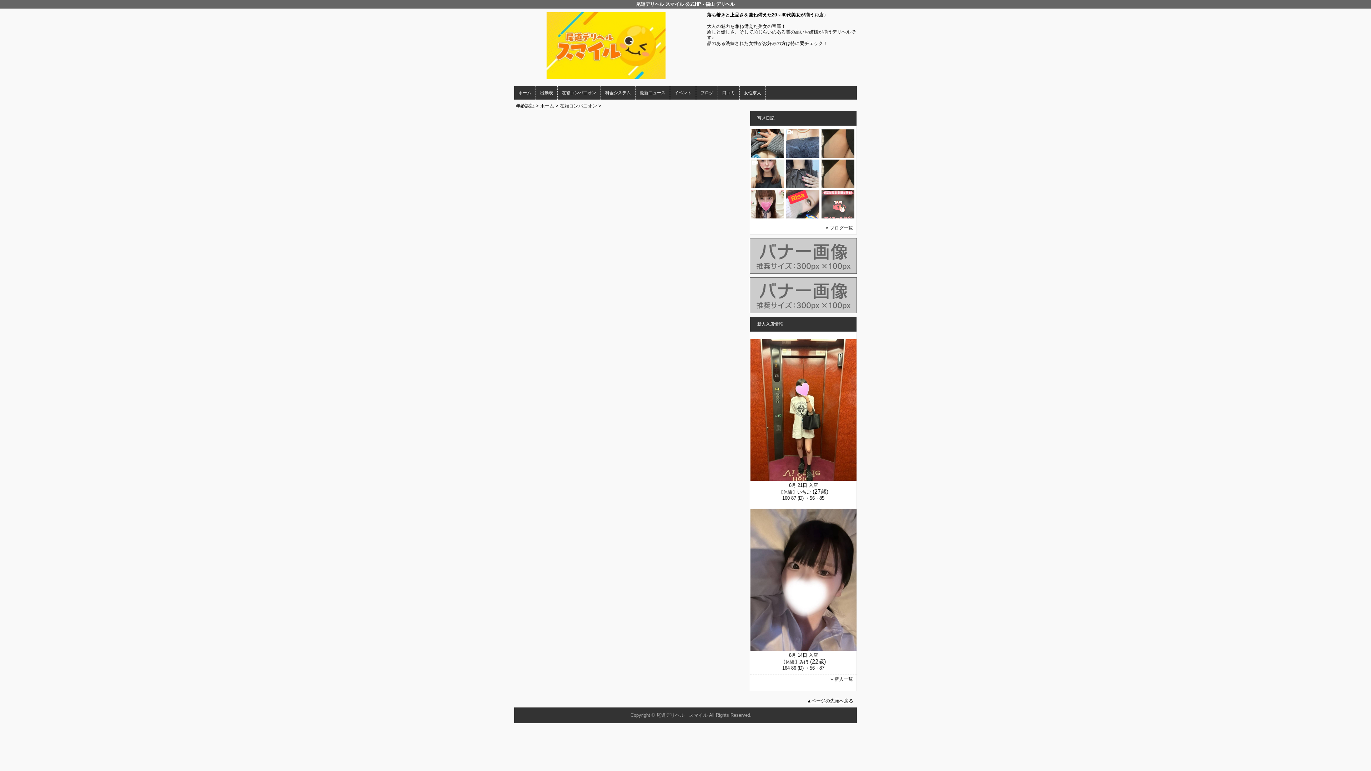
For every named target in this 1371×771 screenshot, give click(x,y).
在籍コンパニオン (579, 92)
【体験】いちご (795, 492)
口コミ (728, 92)
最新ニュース (653, 92)
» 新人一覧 (841, 679)
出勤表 (546, 92)
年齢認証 (525, 106)
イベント (683, 92)
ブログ (706, 92)
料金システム (618, 92)
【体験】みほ (795, 662)
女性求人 (752, 92)
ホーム (524, 92)
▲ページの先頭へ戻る (830, 701)
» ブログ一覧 (839, 228)
